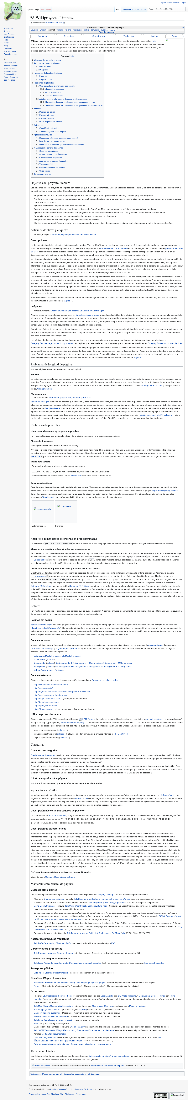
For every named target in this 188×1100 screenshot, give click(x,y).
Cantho (54, 929)
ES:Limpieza (93, 1074)
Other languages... (107, 32)
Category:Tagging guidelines (47, 1013)
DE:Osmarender (63, 663)
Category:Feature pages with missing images (52, 343)
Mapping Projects (137, 1006)
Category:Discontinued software (60, 877)
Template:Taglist (76, 475)
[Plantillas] (66, 511)
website (35, 456)
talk (61, 929)
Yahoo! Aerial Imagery (44, 670)
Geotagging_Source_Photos (152, 996)
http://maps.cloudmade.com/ (47, 698)
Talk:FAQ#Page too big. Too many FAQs (52, 943)
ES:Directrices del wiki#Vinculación (156, 415)
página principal (155, 645)
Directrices (69, 36)
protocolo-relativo (153, 719)
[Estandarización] (43, 511)
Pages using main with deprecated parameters (64, 1074)
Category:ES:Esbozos (152, 385)
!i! (35, 919)
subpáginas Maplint (43, 656)
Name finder (39, 659)
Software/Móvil (167, 795)
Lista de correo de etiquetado (114, 248)
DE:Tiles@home (62, 666)
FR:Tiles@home (78, 666)
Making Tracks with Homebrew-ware (51, 1016)
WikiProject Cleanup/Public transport (51, 973)
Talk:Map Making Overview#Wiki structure (53, 1006)
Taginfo (66, 301)
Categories (35, 1074)
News (36, 986)
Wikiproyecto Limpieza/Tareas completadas (109, 1056)
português (95, 30)
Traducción (129, 36)
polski (87, 30)
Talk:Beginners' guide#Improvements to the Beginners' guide (102, 899)
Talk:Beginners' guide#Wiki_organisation (107, 902)
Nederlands (77, 30)
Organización (98, 36)
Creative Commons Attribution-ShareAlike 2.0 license (71, 1089)
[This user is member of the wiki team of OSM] (59, 919)
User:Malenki (107, 996)
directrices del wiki (57, 815)
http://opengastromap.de (45, 705)
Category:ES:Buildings (41, 586)
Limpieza (154, 36)
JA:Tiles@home (108, 666)
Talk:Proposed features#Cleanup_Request (53, 953)
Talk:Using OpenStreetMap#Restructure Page (86, 906)
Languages (40, 559)
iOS (86, 798)
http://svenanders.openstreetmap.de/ (51, 684)
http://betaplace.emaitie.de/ (46, 702)
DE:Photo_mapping (127, 996)
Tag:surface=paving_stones (165, 490)
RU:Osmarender (124, 663)
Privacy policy (34, 1094)
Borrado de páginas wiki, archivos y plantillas (70, 397)
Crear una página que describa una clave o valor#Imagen (77, 311)
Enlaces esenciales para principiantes (51, 1044)
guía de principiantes (67, 648)
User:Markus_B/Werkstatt (46, 1037)
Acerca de (42, 36)
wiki (154, 41)
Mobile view (81, 1094)
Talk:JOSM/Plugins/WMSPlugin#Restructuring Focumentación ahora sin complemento (74, 1030)
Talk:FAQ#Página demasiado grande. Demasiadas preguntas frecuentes (67, 963)
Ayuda (175, 36)
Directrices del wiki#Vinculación (45, 628)
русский (104, 30)
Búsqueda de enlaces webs (105, 680)
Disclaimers (69, 1094)
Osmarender (40, 663)
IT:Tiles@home (93, 666)
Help (182, 27)
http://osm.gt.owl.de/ (43, 688)
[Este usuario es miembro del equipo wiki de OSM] (58, 1040)
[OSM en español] (41, 1065)
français (60, 30)
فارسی (112, 30)
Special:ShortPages (40, 402)
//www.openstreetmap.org (72, 722)
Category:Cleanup (104, 894)
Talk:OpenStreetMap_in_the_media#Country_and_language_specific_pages (69, 982)
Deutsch (34, 30)
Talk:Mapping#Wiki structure (47, 1009)
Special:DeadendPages (41, 624)
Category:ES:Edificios (79, 586)
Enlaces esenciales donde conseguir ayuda (91, 1044)
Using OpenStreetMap (44, 906)
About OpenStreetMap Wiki (52, 1094)
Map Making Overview (102, 1006)
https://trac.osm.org (43, 709)
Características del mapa (87, 315)
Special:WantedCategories (43, 755)
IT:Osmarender (94, 663)
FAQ (113, 943)
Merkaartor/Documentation (54, 1034)
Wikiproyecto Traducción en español (107, 1065)
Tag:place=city (49, 497)
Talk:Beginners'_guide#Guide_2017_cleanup (88, 933)
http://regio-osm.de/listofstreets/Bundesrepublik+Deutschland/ (62, 691)
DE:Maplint (67, 656)
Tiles (36, 1023)
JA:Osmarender (108, 663)
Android (78, 798)
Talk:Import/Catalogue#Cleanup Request (53, 1020)
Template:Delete (52, 408)
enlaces (57, 656)
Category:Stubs (44, 389)
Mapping (83, 1009)
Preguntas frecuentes (154, 963)
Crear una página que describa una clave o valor (73, 234)
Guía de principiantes (54, 899)
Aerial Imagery (78, 1027)
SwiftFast (116, 933)
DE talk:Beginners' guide (170, 916)
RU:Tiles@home (123, 666)
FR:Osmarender (78, 663)
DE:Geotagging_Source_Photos (57, 996)
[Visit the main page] (13, 11)
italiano (68, 30)
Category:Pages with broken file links (165, 343)
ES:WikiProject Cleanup (54, 23)
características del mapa (42, 648)
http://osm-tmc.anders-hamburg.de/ (50, 695)
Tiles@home (40, 666)
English (42, 30)
